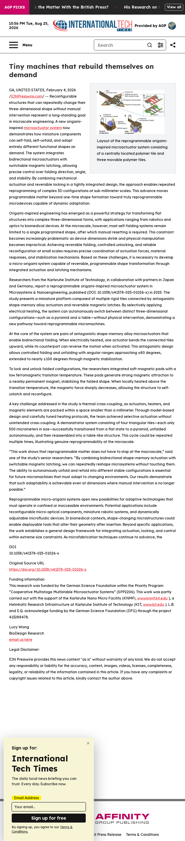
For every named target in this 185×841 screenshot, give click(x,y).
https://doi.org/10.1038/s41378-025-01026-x (47, 569)
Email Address (26, 798)
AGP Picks (15, 7)
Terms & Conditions (142, 834)
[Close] (88, 743)
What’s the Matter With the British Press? (65, 7)
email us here (20, 639)
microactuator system (43, 127)
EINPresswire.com (26, 96)
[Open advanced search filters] (160, 45)
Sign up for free (48, 818)
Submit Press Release (102, 834)
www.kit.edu (153, 604)
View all (174, 7)
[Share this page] (173, 44)
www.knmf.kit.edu (152, 598)
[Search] (149, 45)
